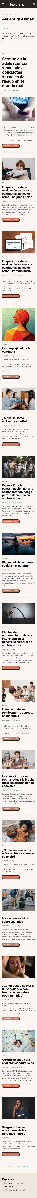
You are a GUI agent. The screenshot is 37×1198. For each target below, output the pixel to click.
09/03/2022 (6, 1067)
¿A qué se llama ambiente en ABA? (14, 419)
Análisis (4, 257)
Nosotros (9, 1186)
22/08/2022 (6, 570)
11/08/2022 (5, 649)
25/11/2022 (5, 356)
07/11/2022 (5, 425)
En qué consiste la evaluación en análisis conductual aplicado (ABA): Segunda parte (17, 192)
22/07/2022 (6, 720)
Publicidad (20, 1183)
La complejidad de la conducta (16, 350)
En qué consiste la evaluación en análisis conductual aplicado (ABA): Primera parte (17, 266)
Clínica (4, 54)
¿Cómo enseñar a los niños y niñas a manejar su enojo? (18, 853)
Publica (19, 1186)
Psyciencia (18, 4)
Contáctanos (7, 1183)
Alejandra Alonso (17, 90)
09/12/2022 (5, 275)
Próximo (25, 1167)
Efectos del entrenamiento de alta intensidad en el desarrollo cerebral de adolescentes (17, 638)
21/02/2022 (5, 1138)
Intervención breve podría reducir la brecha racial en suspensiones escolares (18, 781)
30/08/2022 (6, 502)
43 (19, 1167)
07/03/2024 (6, 90)
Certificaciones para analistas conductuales (18, 1061)
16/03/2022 (5, 1000)
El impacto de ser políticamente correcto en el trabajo (17, 712)
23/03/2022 (6, 926)
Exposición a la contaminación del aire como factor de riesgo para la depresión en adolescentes (17, 492)
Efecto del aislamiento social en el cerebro (17, 564)
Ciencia (4, 481)
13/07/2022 (5, 861)
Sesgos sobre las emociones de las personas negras (14, 1130)
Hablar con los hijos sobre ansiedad (15, 920)
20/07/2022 (6, 790)
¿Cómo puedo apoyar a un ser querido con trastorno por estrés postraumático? (18, 990)
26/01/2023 (5, 201)
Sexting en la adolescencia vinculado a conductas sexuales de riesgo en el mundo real (14, 72)
